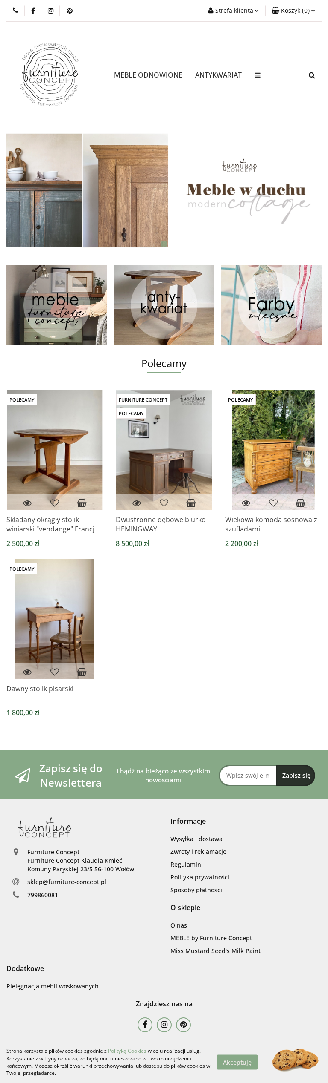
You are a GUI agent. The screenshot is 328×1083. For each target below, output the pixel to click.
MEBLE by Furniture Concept (211, 938)
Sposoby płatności (196, 890)
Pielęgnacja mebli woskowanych (52, 986)
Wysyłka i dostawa (196, 839)
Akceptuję (237, 1062)
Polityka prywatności (199, 877)
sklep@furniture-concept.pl (66, 882)
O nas (178, 925)
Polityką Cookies (127, 1050)
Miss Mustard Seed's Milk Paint (215, 951)
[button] (293, 10)
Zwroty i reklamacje (198, 851)
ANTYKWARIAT (218, 75)
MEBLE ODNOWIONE (148, 75)
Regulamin (185, 864)
